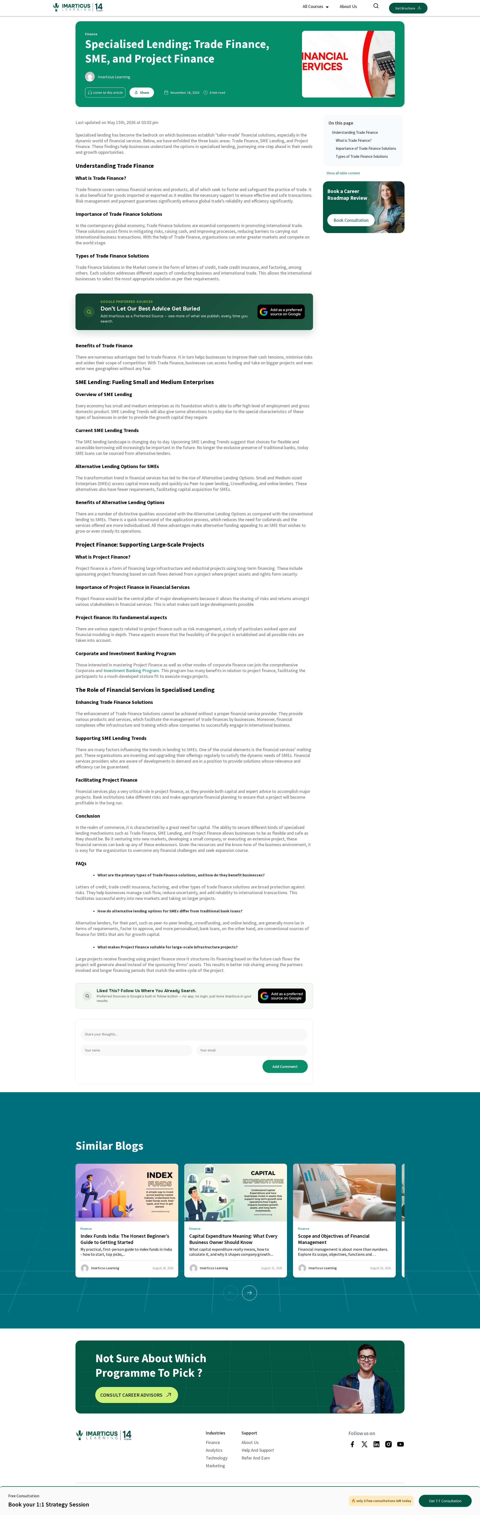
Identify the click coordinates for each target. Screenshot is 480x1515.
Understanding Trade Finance (355, 132)
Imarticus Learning (114, 76)
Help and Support (258, 1450)
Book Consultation (351, 220)
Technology (217, 1458)
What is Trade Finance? (354, 140)
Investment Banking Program (131, 670)
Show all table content (343, 173)
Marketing (215, 1465)
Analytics (214, 1450)
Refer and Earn (256, 1458)
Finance (213, 1442)
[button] (249, 1292)
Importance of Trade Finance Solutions (366, 148)
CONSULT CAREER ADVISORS (131, 1395)
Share (144, 92)
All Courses (313, 6)
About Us (348, 6)
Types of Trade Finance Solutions (362, 156)
